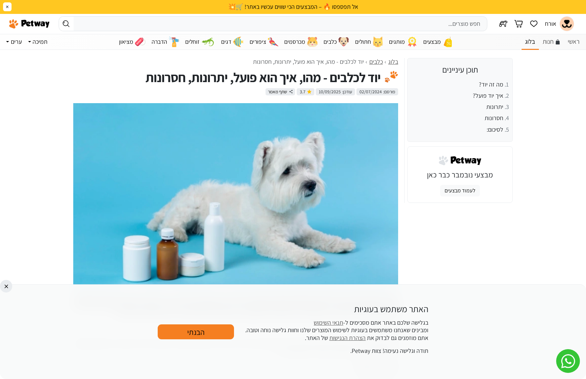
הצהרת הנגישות (347, 337)
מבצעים (432, 41)
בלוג (530, 41)
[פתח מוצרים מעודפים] (534, 24)
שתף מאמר (277, 92)
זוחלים (192, 41)
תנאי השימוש (328, 322)
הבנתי (195, 332)
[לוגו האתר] (29, 24)
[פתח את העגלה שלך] (518, 24)
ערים (16, 41)
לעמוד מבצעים (460, 190)
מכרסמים (294, 41)
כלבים (330, 41)
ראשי (574, 41)
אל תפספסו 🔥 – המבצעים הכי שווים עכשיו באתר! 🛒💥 (293, 7)
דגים (226, 41)
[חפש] (66, 24)
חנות (548, 41)
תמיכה (40, 41)
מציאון (126, 41)
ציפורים (258, 41)
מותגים (397, 41)
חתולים (363, 41)
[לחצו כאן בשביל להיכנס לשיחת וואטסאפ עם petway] (568, 361)
